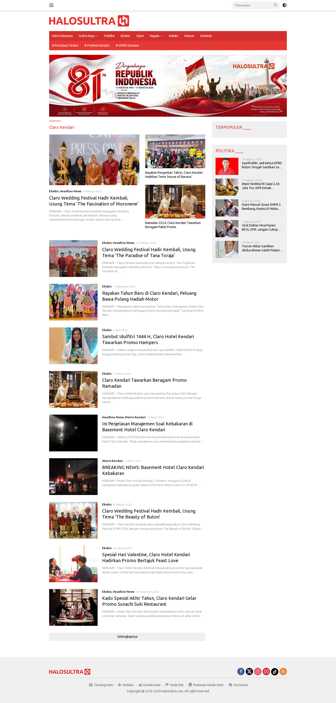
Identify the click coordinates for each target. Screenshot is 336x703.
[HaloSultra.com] (89, 20)
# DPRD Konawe (127, 45)
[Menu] (52, 5)
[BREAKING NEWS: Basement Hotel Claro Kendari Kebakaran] (73, 476)
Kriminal (206, 36)
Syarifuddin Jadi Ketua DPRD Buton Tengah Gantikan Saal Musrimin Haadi (262, 165)
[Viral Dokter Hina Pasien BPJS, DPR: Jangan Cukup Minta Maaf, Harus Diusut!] (227, 228)
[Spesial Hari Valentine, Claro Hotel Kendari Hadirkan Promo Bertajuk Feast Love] (73, 563)
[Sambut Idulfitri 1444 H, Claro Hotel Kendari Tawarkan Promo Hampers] (73, 345)
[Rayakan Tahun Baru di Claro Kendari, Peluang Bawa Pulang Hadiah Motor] (73, 302)
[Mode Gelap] (284, 5)
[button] (275, 5)
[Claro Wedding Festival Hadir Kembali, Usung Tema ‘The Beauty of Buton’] (73, 520)
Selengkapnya (127, 636)
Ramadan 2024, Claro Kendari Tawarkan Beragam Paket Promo (173, 225)
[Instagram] (257, 672)
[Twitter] (249, 672)
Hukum (189, 36)
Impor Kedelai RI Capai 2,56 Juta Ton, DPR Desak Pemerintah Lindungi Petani (261, 186)
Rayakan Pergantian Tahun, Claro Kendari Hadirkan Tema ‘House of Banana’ (174, 175)
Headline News (70, 191)
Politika (109, 36)
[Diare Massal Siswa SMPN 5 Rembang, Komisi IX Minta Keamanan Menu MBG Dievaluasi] (227, 207)
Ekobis (125, 36)
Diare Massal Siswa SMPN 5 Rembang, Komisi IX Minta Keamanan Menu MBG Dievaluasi (261, 207)
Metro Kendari (135, 417)
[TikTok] (274, 671)
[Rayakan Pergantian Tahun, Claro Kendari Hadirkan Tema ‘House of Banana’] (175, 151)
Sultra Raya (87, 36)
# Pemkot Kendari (96, 45)
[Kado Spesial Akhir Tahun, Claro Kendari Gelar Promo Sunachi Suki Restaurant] (73, 607)
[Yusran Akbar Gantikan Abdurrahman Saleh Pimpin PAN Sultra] (227, 249)
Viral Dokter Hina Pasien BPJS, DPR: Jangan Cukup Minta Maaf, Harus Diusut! (260, 228)
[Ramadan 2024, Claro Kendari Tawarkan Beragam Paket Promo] (175, 202)
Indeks (173, 36)
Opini (140, 36)
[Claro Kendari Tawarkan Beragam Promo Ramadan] (73, 389)
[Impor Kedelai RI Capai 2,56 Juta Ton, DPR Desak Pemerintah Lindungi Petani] (227, 187)
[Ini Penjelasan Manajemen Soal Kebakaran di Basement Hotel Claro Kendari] (73, 433)
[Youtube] (266, 672)
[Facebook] (241, 672)
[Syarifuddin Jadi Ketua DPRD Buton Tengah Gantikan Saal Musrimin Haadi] (227, 166)
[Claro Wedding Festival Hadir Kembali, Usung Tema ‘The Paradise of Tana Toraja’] (73, 258)
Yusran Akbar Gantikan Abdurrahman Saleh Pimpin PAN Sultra (261, 248)
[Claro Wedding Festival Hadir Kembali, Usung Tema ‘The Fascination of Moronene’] (94, 159)
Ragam (154, 36)
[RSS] (283, 672)
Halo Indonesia (62, 36)
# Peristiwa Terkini (65, 45)
